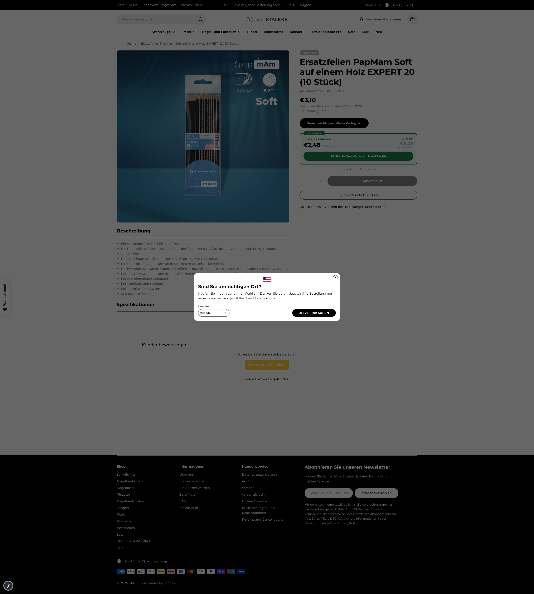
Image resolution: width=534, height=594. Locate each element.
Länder (203, 306)
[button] (8, 586)
